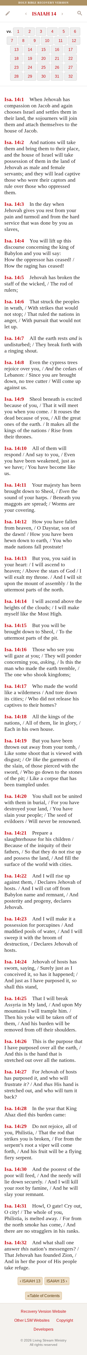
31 (57, 76)
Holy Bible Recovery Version (43, 2)
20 (43, 58)
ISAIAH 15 (57, 1281)
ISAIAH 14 (44, 13)
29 (30, 76)
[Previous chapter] (26, 14)
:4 (22, 241)
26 (57, 67)
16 (57, 50)
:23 (23, 919)
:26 (23, 1041)
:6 (22, 301)
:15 (23, 625)
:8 (22, 362)
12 (74, 41)
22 (70, 58)
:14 (23, 601)
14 (30, 50)
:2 (22, 142)
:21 (23, 833)
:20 (23, 796)
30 (43, 76)
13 (16, 50)
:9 (22, 399)
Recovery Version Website (43, 1311)
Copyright (64, 1320)
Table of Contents (43, 1295)
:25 (23, 998)
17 (70, 50)
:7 (22, 338)
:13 (23, 558)
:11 (23, 485)
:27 (23, 1072)
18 (16, 58)
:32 (23, 1242)
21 (57, 58)
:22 (23, 876)
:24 (23, 962)
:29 (23, 1126)
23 (16, 67)
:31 (23, 1206)
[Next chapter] (62, 14)
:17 (23, 686)
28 (16, 76)
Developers (43, 1329)
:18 (23, 716)
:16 (23, 649)
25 (43, 67)
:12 (23, 521)
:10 (23, 448)
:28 (23, 1108)
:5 (22, 277)
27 (70, 67)
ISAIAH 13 (30, 1281)
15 (43, 50)
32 (70, 76)
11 (60, 41)
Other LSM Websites (32, 1320)
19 (30, 58)
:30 (23, 1169)
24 (30, 67)
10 (47, 41)
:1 (22, 99)
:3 (22, 204)
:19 (23, 741)
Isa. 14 (12, 99)
